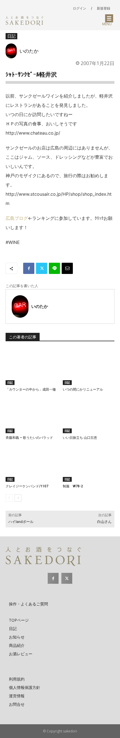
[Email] (67, 268)
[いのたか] (13, 50)
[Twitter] (41, 268)
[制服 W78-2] (88, 463)
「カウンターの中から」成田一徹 (31, 389)
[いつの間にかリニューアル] (88, 367)
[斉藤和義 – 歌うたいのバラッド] (31, 415)
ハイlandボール (20, 522)
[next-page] (18, 498)
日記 (11, 36)
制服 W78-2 (73, 486)
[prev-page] (9, 498)
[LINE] (54, 268)
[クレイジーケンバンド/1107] (31, 463)
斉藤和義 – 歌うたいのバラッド (29, 438)
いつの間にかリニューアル (83, 389)
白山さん (104, 522)
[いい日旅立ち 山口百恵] (88, 415)
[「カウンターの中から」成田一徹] (31, 367)
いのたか (29, 50)
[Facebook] (28, 268)
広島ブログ (17, 218)
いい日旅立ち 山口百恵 (80, 438)
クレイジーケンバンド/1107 (27, 486)
